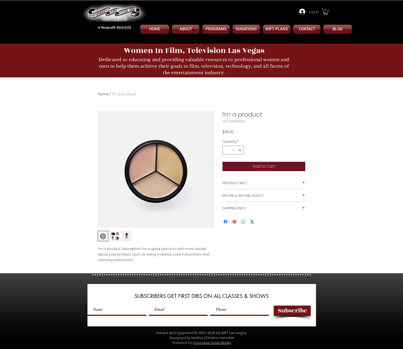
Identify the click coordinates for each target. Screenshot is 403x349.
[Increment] (240, 150)
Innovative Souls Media (212, 342)
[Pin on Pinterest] (234, 222)
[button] (326, 11)
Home (103, 94)
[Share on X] (252, 222)
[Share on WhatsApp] (243, 222)
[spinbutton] (233, 150)
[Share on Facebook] (225, 222)
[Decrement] (226, 150)
